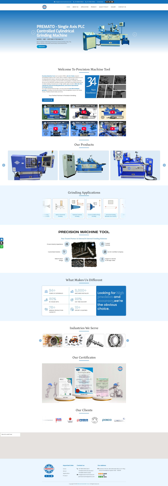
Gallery (113, 7)
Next (127, 340)
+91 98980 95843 (79, 1)
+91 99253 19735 (82, 470)
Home (68, 7)
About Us (75, 7)
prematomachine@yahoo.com (86, 476)
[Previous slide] (3, 165)
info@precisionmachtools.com (63, 1)
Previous (40, 340)
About (64, 471)
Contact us (122, 7)
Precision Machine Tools (83, 484)
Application (84, 7)
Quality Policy (103, 7)
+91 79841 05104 (91, 1)
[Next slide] (164, 165)
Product (94, 7)
